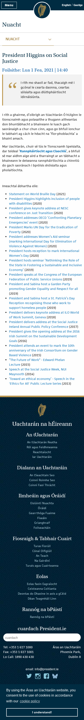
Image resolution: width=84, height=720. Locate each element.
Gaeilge (78, 5)
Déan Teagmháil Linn (42, 598)
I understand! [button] (42, 712)
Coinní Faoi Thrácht (42, 485)
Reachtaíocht (42, 452)
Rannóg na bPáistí (42, 617)
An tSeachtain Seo (42, 475)
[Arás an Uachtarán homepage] (42, 410)
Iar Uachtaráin (42, 457)
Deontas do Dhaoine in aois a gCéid (42, 594)
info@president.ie (47, 669)
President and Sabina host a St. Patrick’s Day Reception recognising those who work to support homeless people (42, 303)
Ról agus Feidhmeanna (42, 447)
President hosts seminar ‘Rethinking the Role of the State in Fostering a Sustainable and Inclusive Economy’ (45, 265)
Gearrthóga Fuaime (42, 513)
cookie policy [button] (30, 701)
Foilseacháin (42, 528)
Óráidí (42, 508)
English (66, 5)
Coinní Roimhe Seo (42, 480)
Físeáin (42, 518)
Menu (9, 5)
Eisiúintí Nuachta (42, 503)
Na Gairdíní (42, 561)
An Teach (42, 556)
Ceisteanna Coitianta (42, 589)
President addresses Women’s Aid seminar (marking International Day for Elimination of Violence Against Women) (42, 241)
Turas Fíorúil (42, 546)
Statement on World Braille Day (32, 194)
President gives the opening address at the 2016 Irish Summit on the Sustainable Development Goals (44, 336)
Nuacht (13, 39)
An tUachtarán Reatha (42, 442)
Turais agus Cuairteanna (42, 566)
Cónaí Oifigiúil (42, 551)
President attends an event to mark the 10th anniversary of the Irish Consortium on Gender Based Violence (43, 350)
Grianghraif (42, 523)
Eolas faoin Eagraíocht (42, 584)
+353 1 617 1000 (21, 647)
